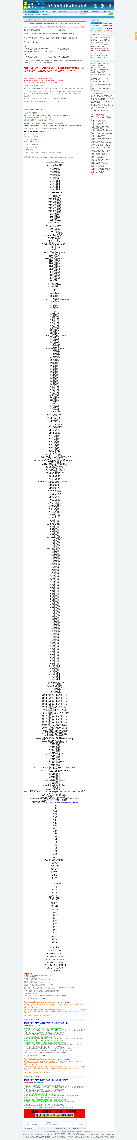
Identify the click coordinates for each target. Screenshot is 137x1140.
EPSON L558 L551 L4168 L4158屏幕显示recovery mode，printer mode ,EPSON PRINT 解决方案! (54, 1123)
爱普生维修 (46, 14)
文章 (41, 1)
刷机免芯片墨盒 (44, 11)
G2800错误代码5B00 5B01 (100, 1136)
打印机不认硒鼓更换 (102, 1137)
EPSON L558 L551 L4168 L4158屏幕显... (101, 41)
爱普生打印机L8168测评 (97, 65)
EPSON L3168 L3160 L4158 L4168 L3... (100, 42)
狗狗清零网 (33, 20)
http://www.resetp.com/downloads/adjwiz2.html (64, 802)
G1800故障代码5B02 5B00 (87, 1136)
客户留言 (46, 1)
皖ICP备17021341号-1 (77, 1133)
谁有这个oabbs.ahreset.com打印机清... (100, 39)
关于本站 (47, 1131)
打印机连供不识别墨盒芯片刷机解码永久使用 (51, 1137)
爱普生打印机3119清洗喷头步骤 (99, 71)
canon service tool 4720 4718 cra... (99, 52)
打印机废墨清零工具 (72, 1134)
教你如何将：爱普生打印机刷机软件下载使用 (102, 88)
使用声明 (63, 1131)
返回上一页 (79, 1119)
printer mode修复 (29, 14)
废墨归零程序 (92, 1137)
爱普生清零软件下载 (61, 1134)
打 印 (84, 1119)
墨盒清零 (38, 14)
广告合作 (58, 1131)
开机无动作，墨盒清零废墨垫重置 (60, 1136)
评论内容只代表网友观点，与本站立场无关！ (66, 1128)
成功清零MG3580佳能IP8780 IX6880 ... (100, 54)
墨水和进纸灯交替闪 (68, 1137)
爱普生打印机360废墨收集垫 (98, 67)
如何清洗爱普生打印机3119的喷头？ (100, 69)
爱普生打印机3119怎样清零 (97, 73)
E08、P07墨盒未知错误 (34, 1137)
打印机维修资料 (46, 20)
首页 (37, 1)
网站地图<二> (88, 1131)
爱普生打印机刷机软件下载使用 (99, 90)
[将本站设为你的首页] (110, 7)
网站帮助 (52, 1131)
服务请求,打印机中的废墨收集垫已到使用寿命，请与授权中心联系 (39, 1134)
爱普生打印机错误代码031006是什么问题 (101, 63)
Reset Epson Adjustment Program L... (99, 46)
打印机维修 (53, 11)
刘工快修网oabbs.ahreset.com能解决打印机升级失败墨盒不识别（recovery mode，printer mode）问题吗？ (57, 1124)
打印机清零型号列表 (95, 11)
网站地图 (74, 1131)
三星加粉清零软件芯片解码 (95, 1134)
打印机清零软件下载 (79, 1137)
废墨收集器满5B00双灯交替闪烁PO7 (42, 1136)
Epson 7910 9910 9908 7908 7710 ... (99, 55)
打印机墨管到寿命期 (83, 1134)
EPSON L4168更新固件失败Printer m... (100, 57)
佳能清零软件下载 (106, 1134)
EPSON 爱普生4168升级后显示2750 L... (100, 37)
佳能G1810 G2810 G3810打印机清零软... (101, 50)
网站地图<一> (80, 1131)
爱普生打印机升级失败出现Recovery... (100, 44)
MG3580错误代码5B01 (74, 1136)
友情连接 (69, 1131)
